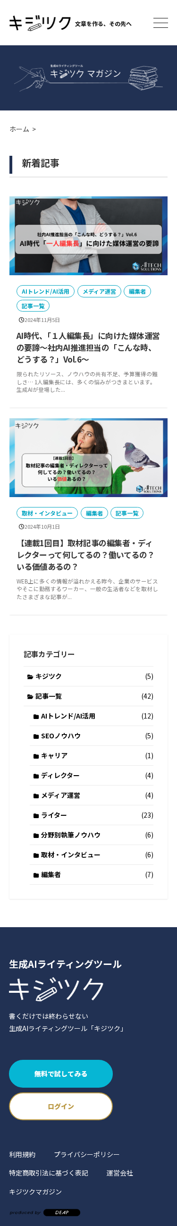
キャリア (97, 755)
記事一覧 (33, 306)
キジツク (94, 676)
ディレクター (97, 775)
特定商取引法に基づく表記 (48, 1172)
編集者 (137, 291)
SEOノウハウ (97, 735)
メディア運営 (99, 291)
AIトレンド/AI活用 (45, 291)
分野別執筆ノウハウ (97, 834)
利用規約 (22, 1154)
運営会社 (120, 1172)
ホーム (19, 129)
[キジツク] (40, 22)
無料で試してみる (60, 1073)
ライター (97, 815)
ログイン (61, 1106)
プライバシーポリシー (87, 1154)
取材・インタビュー (47, 513)
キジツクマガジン (35, 1191)
